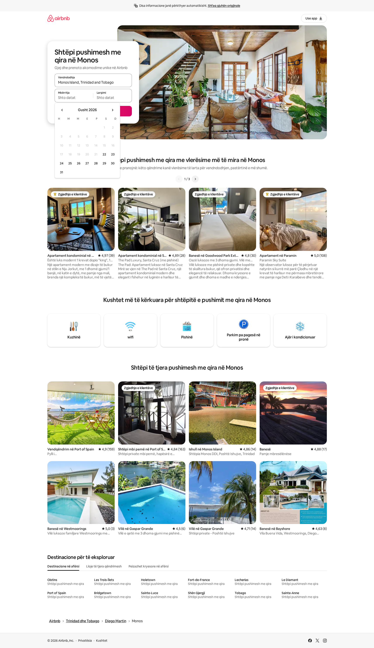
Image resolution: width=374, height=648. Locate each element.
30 (113, 163)
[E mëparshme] (179, 179)
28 (96, 163)
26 (78, 163)
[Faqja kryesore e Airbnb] (58, 18)
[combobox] (93, 82)
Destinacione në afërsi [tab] (63, 566)
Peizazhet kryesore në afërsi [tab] (149, 566)
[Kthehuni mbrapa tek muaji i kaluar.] (62, 110)
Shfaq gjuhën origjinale (224, 6)
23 (113, 154)
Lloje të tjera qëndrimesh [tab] (104, 566)
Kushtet (101, 641)
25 (70, 163)
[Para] (195, 179)
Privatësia (85, 641)
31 (61, 172)
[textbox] (74, 97)
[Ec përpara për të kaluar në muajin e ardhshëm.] (112, 110)
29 (104, 163)
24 (61, 163)
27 (87, 163)
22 (104, 154)
